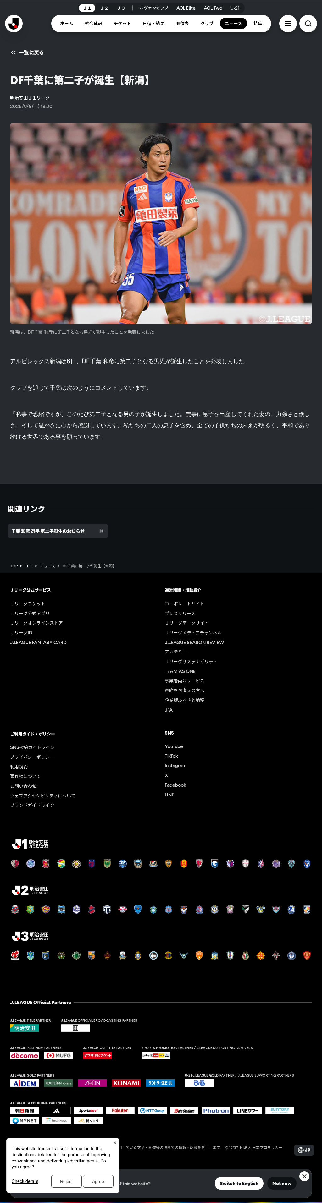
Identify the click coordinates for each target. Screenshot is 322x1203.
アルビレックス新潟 (35, 361)
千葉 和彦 (102, 361)
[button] (288, 23)
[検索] (308, 23)
